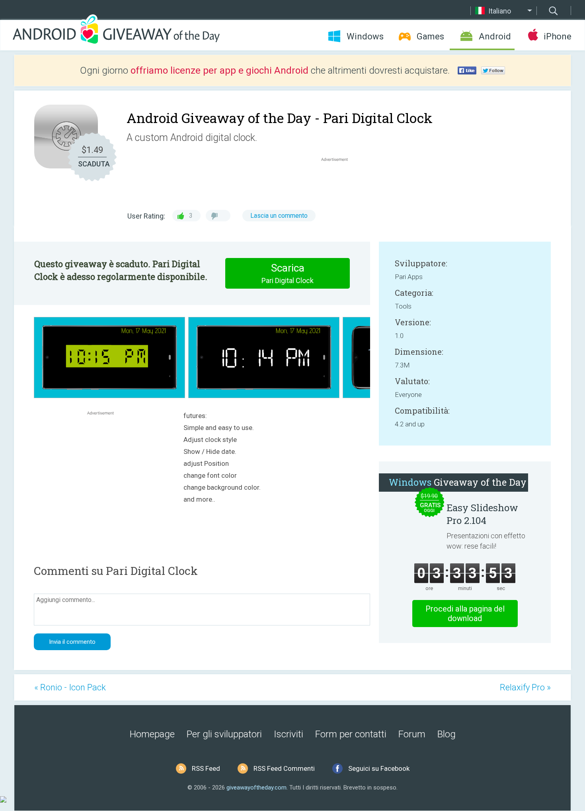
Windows (365, 36)
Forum (411, 734)
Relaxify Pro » (525, 687)
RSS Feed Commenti (284, 768)
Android (495, 36)
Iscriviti (288, 734)
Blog (446, 734)
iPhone (557, 36)
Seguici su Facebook (379, 768)
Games (430, 36)
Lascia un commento (279, 215)
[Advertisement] (339, 182)
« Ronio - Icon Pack (70, 687)
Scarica (287, 273)
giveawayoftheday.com (256, 787)
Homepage (152, 734)
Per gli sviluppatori (224, 734)
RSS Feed (206, 768)
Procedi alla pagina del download (465, 613)
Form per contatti (350, 734)
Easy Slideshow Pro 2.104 (482, 514)
